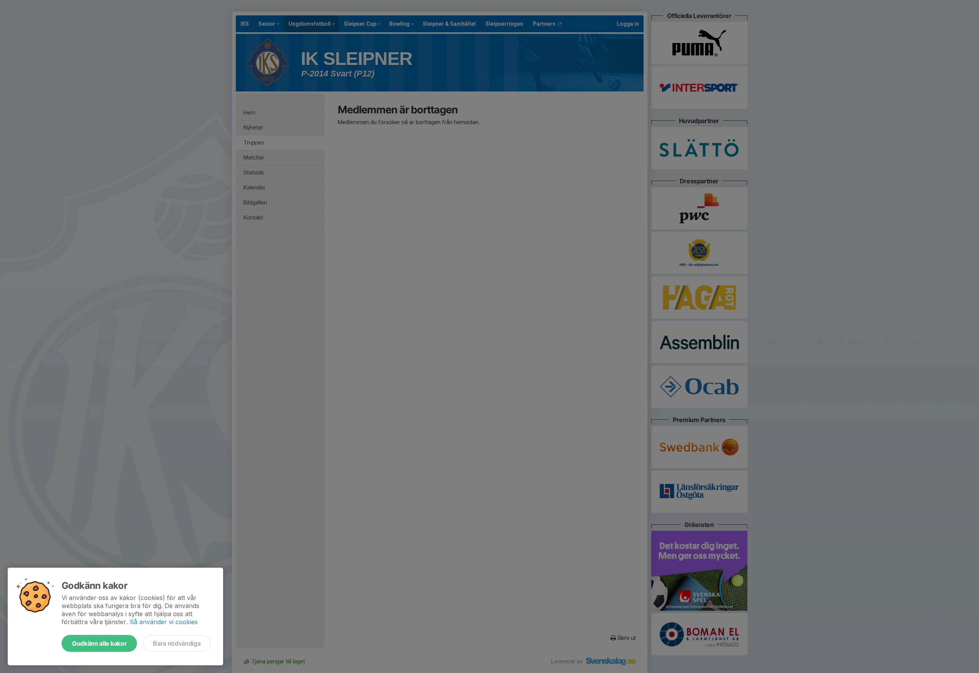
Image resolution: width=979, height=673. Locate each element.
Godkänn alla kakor (99, 643)
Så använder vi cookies (164, 622)
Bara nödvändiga (176, 643)
